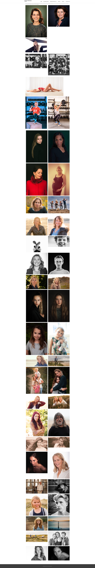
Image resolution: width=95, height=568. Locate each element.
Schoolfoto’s (68, 1)
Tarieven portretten (53, 1)
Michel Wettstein (28, 0)
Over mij (59, 1)
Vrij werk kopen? (46, 1)
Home (41, 1)
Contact (63, 1)
